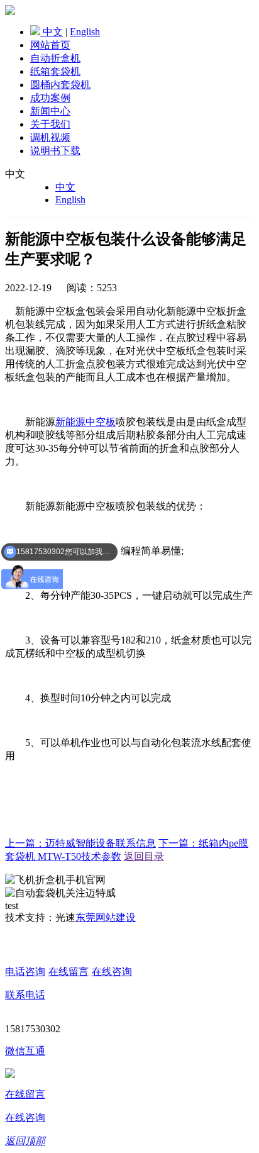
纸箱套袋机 (55, 71)
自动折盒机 (55, 58)
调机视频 (50, 137)
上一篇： (80, 843)
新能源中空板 (85, 421)
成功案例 (50, 97)
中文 (53, 31)
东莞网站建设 (105, 917)
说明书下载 (55, 150)
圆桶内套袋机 (60, 84)
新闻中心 (50, 111)
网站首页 (50, 45)
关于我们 (50, 124)
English (85, 31)
